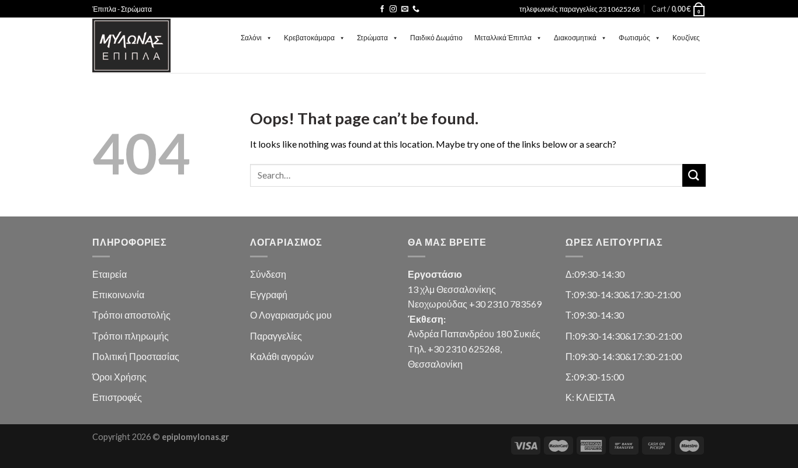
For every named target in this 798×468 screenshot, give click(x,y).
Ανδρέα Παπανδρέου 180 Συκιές (474, 333)
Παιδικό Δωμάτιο (436, 37)
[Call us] (415, 9)
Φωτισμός (634, 37)
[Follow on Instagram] (393, 9)
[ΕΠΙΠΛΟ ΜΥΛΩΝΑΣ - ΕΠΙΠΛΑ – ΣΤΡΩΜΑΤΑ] (131, 45)
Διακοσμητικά (575, 37)
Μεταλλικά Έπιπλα (503, 37)
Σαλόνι (251, 37)
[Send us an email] (404, 9)
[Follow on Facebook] (382, 9)
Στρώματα (372, 37)
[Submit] (694, 175)
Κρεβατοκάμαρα (309, 37)
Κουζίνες (686, 37)
